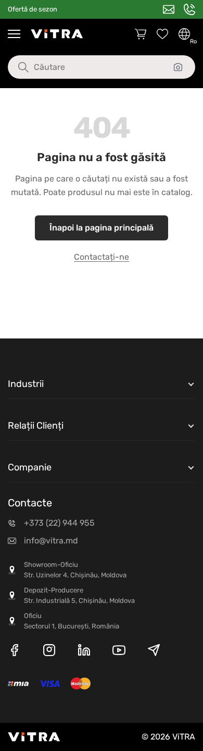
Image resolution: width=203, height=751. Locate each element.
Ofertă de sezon (32, 9)
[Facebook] (14, 652)
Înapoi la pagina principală (101, 228)
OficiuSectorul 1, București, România (71, 621)
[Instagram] (49, 652)
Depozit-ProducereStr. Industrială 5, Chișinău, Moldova (79, 595)
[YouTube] (118, 652)
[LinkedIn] (84, 652)
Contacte (30, 502)
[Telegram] (153, 652)
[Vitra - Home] (57, 34)
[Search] (15, 67)
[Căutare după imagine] (178, 67)
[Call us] (189, 9)
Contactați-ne (101, 257)
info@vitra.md (51, 541)
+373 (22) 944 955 (59, 523)
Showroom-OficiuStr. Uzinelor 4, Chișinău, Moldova (75, 570)
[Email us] (168, 9)
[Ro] (184, 34)
